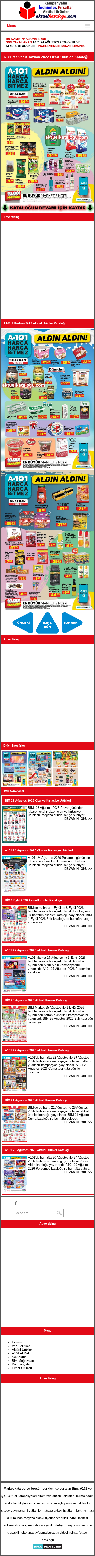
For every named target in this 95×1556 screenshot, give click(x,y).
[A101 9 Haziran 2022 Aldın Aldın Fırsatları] (23, 633)
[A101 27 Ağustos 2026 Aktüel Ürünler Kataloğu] (14, 991)
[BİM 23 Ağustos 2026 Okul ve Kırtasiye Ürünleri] (14, 841)
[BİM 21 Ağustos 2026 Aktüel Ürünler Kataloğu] (14, 1141)
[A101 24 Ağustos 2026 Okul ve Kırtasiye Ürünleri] (14, 891)
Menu (11, 26)
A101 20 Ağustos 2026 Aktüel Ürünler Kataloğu (37, 1150)
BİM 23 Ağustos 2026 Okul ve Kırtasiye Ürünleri (38, 800)
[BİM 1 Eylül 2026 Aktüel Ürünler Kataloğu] (14, 941)
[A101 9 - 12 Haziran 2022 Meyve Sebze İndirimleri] (72, 633)
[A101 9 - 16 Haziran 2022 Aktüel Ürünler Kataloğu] (14, 785)
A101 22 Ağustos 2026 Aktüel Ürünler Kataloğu (37, 1050)
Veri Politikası (21, 1346)
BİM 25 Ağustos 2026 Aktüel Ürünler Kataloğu (36, 1000)
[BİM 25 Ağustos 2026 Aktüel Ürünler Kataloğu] (14, 1041)
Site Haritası (79, 1518)
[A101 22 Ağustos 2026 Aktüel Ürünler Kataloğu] (14, 1091)
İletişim (17, 1342)
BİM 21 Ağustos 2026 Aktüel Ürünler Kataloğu (36, 1100)
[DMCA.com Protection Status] (47, 1548)
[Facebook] (15, 1203)
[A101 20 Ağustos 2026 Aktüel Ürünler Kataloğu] (14, 1191)
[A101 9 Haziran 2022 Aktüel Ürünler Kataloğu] (48, 633)
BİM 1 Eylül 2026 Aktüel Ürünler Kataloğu (33, 900)
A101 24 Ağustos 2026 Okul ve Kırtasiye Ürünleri (39, 850)
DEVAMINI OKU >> (78, 819)
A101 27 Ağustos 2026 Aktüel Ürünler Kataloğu (37, 950)
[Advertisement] (47, 270)
